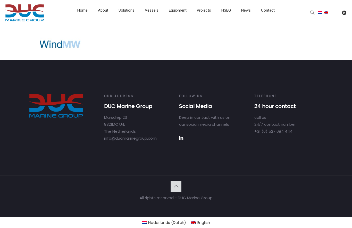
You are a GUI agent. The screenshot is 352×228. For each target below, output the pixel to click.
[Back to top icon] (176, 186)
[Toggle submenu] (103, 23)
